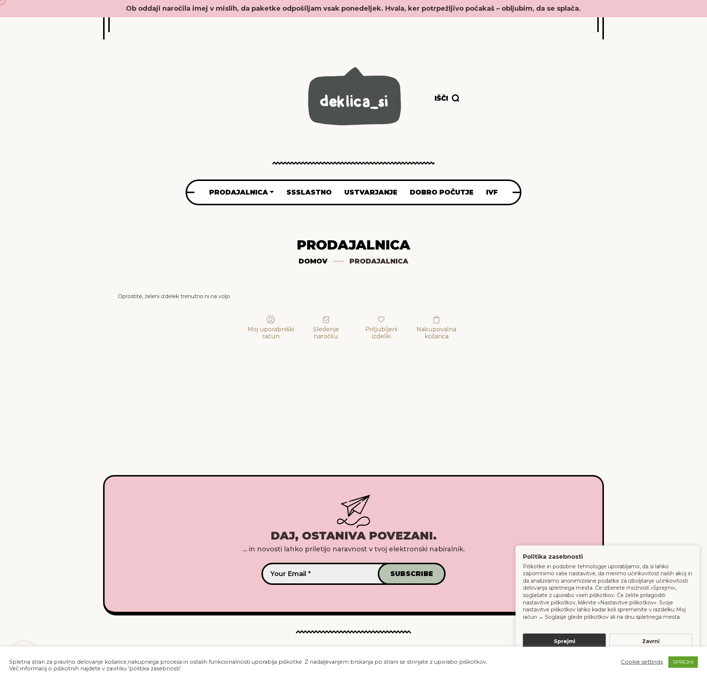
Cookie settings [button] (642, 662)
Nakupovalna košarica (436, 333)
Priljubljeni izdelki (381, 333)
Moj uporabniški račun (270, 333)
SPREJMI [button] (683, 662)
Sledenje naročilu (326, 333)
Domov (313, 261)
